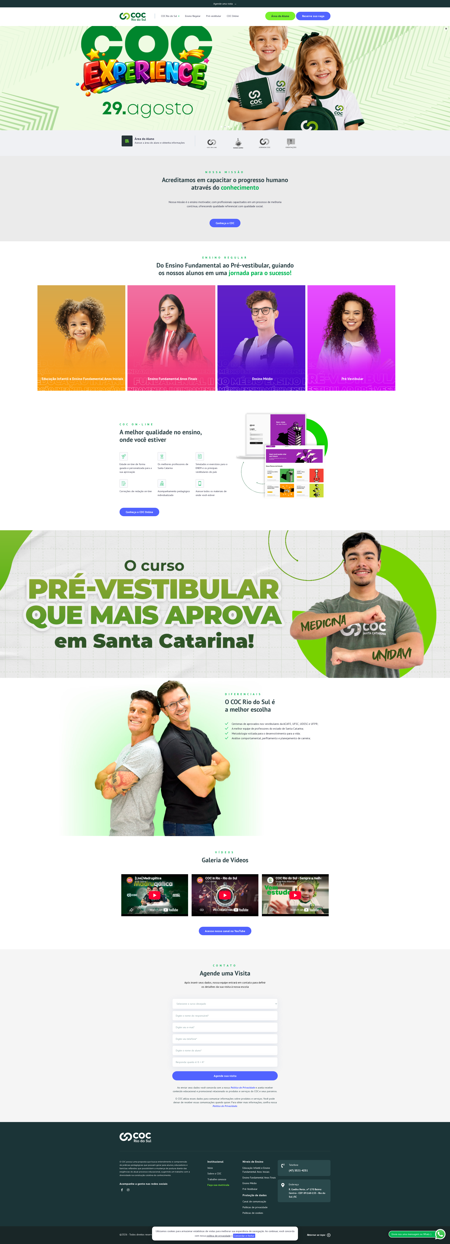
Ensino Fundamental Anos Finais (259, 1177)
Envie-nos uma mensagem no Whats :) (411, 1234)
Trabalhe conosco (216, 1179)
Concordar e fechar (244, 1235)
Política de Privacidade (242, 1087)
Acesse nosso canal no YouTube (225, 931)
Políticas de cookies (253, 1212)
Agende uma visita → (225, 3)
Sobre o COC (214, 1173)
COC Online (233, 16)
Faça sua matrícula (218, 1185)
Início (210, 1167)
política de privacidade (219, 1235)
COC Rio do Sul (169, 16)
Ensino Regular (193, 16)
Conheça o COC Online (139, 512)
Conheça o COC (225, 223)
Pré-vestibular (213, 16)
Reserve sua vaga (313, 16)
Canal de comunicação (254, 1201)
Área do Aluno (280, 16)
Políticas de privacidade (255, 1207)
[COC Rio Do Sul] (133, 16)
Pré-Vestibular (250, 1189)
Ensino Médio (250, 1183)
